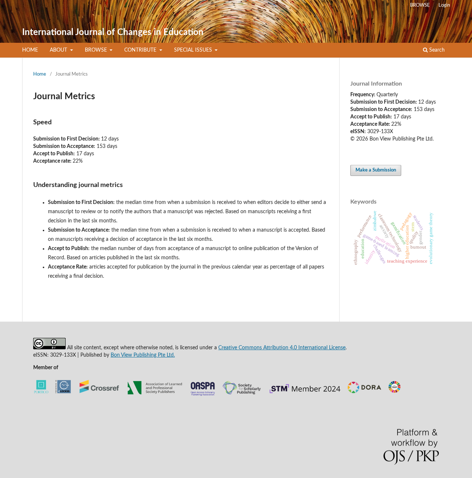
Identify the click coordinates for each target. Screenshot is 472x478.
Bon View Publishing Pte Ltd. (143, 355)
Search (436, 50)
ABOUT (59, 50)
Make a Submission (375, 170)
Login (444, 5)
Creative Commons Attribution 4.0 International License (282, 347)
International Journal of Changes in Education (113, 32)
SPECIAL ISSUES (194, 50)
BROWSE (96, 50)
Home (39, 74)
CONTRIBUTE (141, 50)
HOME (30, 50)
